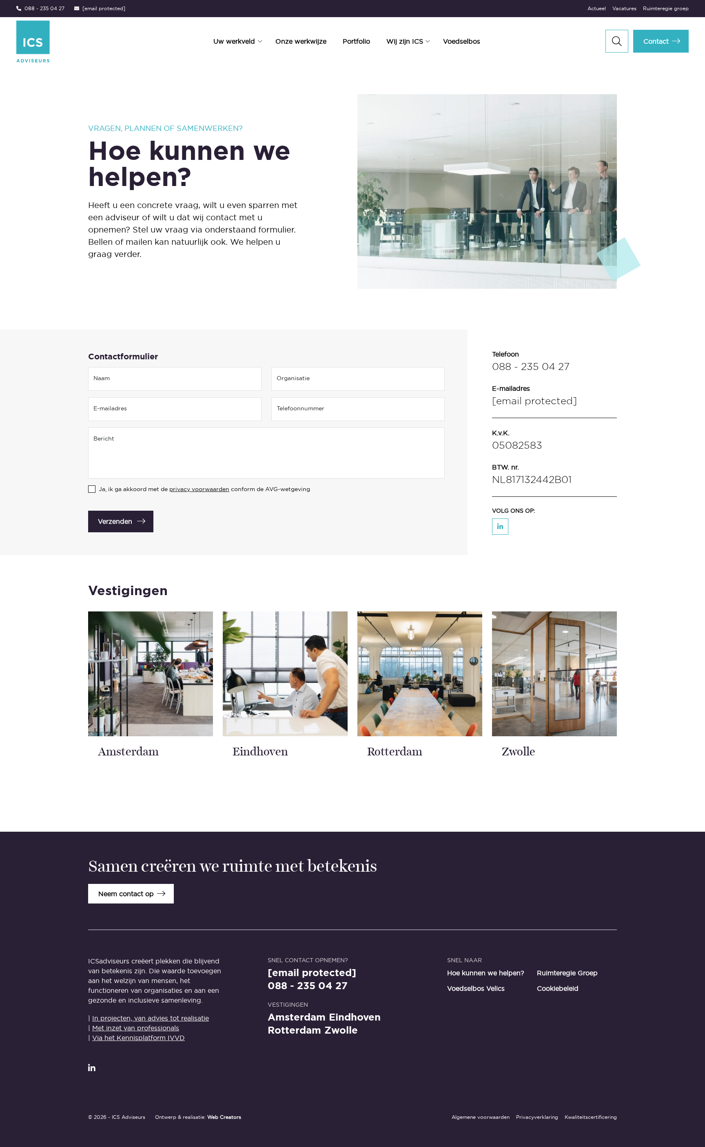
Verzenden (115, 521)
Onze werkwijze (300, 41)
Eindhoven (355, 1017)
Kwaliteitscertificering (591, 1117)
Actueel (597, 8)
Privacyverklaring (537, 1117)
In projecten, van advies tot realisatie (150, 1018)
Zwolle (341, 1030)
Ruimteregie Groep (567, 972)
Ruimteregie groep (666, 8)
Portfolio (356, 41)
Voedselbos (461, 41)
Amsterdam (297, 1017)
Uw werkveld (234, 41)
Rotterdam (294, 1030)
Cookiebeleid (558, 988)
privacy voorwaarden (199, 489)
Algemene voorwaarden (481, 1117)
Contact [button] (656, 41)
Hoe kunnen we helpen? (485, 972)
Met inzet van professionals (135, 1028)
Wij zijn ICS (404, 41)
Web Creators (224, 1117)
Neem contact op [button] (126, 893)
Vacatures (624, 8)
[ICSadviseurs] (72, 41)
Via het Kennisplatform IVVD (138, 1037)
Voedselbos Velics (476, 988)
